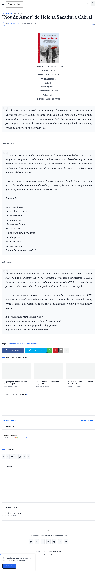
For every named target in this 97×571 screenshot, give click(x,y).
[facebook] (3, 456)
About (46, 555)
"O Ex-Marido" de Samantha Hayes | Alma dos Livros (47, 383)
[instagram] (16, 456)
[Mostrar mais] (66, 350)
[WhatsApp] (49, 350)
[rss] (24, 456)
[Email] (60, 350)
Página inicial (7, 13)
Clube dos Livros (14, 513)
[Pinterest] (55, 350)
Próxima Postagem (87, 420)
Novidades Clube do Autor (27, 343)
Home (39, 555)
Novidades (18, 13)
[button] (3, 4)
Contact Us (55, 555)
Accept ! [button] (9, 565)
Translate (23, 437)
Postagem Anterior (10, 420)
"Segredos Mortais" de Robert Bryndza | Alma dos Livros (80, 383)
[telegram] (28, 456)
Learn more (20, 561)
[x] (8, 456)
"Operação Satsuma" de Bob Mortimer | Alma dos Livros (15, 383)
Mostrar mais (11, 516)
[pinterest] (12, 456)
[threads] (20, 456)
